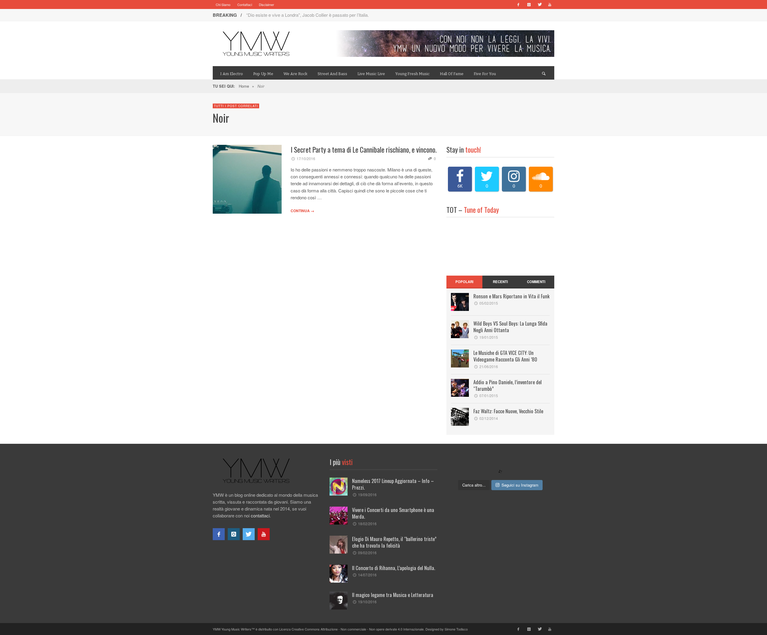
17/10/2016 (306, 158)
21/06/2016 (488, 366)
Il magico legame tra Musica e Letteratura (392, 594)
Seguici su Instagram (520, 485)
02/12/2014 (488, 418)
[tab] (464, 282)
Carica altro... (474, 485)
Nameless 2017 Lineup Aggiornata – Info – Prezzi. (393, 484)
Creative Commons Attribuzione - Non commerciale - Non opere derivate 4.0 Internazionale (358, 629)
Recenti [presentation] (500, 281)
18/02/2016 (367, 523)
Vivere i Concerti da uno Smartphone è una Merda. (393, 513)
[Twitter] (539, 4)
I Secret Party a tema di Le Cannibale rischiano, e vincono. (364, 149)
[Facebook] (518, 4)
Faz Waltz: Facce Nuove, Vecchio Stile (508, 411)
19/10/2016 (367, 601)
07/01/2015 (488, 395)
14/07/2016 (367, 574)
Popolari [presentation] (464, 281)
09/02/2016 (367, 552)
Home (244, 86)
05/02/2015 (488, 303)
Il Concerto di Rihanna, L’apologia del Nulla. (393, 568)
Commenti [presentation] (536, 281)
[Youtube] (549, 4)
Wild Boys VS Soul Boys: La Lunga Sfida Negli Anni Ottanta (510, 327)
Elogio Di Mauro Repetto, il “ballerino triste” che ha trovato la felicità (394, 542)
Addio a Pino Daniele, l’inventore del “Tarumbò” (507, 385)
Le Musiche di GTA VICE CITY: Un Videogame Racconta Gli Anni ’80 (505, 356)
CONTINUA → (302, 210)
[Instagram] (528, 4)
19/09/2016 (367, 494)
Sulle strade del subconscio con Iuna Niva (287, 15)
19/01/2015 (488, 337)
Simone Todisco (456, 629)
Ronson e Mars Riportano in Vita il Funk (511, 296)
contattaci (260, 515)
